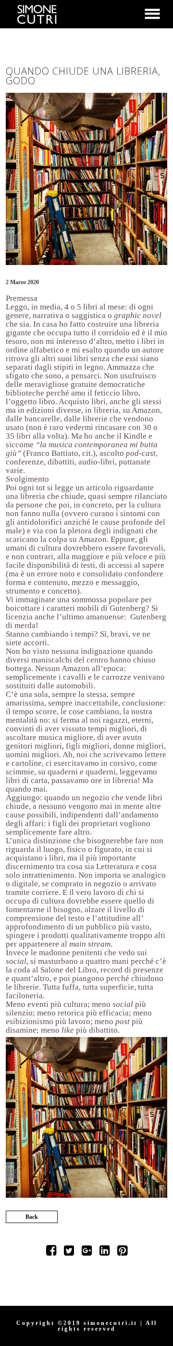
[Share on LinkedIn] (104, 1252)
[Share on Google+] (87, 1252)
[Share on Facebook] (51, 1252)
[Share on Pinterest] (122, 1252)
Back (31, 1217)
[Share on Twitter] (69, 1252)
